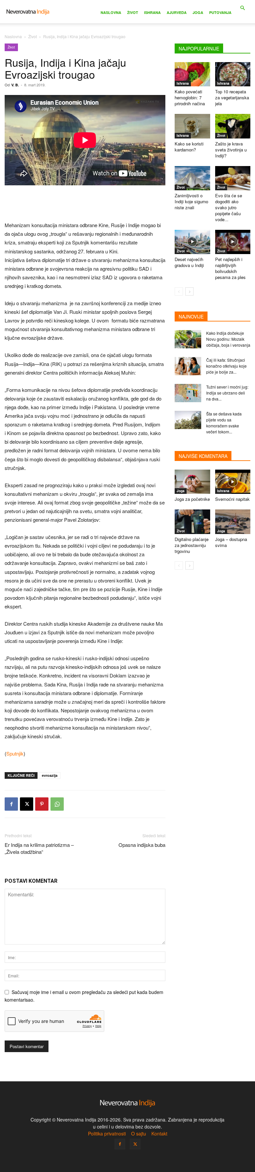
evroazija (49, 775)
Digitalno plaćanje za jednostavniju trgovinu (192, 545)
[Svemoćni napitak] (233, 482)
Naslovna (111, 12)
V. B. (15, 84)
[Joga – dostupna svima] (233, 521)
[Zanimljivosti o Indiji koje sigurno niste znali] (192, 178)
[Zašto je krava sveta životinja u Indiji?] (233, 126)
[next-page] (189, 291)
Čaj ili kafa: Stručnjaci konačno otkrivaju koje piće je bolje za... (226, 366)
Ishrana (152, 12)
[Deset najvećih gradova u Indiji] (192, 242)
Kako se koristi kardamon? (189, 146)
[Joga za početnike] (192, 482)
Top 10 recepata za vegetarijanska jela (232, 97)
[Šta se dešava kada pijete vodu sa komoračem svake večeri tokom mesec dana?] (188, 420)
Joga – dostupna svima (231, 542)
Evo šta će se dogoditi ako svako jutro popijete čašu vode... (228, 207)
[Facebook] (11, 804)
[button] (242, 8)
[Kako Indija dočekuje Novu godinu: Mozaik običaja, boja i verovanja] (188, 339)
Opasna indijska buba (142, 844)
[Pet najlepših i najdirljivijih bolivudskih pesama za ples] (233, 242)
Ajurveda (177, 12)
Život (132, 12)
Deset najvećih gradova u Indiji (189, 262)
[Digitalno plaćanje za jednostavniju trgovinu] (192, 521)
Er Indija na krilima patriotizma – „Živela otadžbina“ (39, 848)
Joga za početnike (192, 499)
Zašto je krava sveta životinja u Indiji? (231, 149)
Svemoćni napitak (232, 499)
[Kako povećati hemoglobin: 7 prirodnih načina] (192, 74)
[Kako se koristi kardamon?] (192, 126)
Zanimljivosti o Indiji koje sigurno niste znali (191, 201)
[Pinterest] (41, 804)
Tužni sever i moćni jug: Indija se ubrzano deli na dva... (227, 393)
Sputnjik (15, 753)
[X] (26, 804)
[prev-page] (179, 291)
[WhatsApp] (57, 804)
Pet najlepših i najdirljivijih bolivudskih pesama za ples (230, 268)
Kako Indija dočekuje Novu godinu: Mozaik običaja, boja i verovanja (228, 339)
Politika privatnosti (107, 1133)
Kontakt (159, 1133)
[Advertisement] (85, 204)
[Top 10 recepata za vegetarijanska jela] (233, 74)
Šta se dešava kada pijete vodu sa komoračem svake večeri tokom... (224, 422)
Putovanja (220, 12)
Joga (198, 12)
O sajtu (138, 1133)
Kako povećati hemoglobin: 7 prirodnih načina (190, 97)
